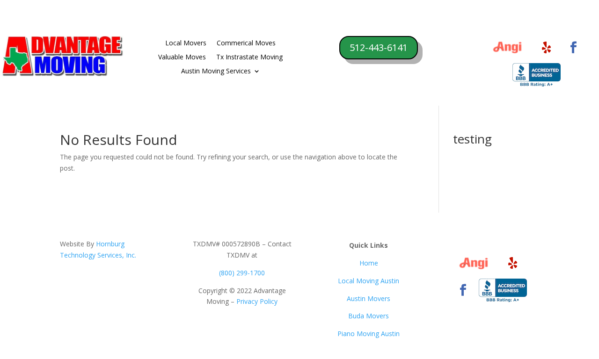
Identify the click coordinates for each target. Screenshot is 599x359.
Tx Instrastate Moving (249, 57)
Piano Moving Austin (368, 333)
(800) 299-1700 (242, 272)
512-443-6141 (379, 47)
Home (368, 262)
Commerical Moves (246, 43)
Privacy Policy (257, 301)
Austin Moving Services (216, 71)
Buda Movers (368, 315)
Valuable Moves (182, 57)
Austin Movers (368, 298)
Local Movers (185, 43)
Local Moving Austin (368, 280)
